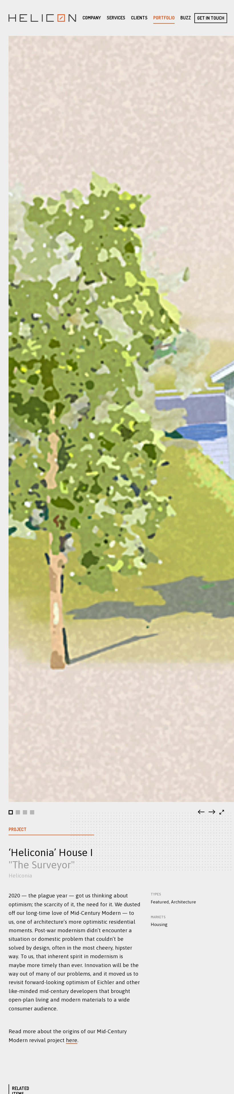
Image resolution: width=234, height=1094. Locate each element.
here (71, 1040)
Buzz (185, 18)
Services (116, 18)
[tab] (11, 812)
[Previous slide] (201, 812)
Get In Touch (210, 18)
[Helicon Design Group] (42, 18)
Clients (139, 18)
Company (91, 18)
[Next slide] (212, 812)
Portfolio (164, 18)
